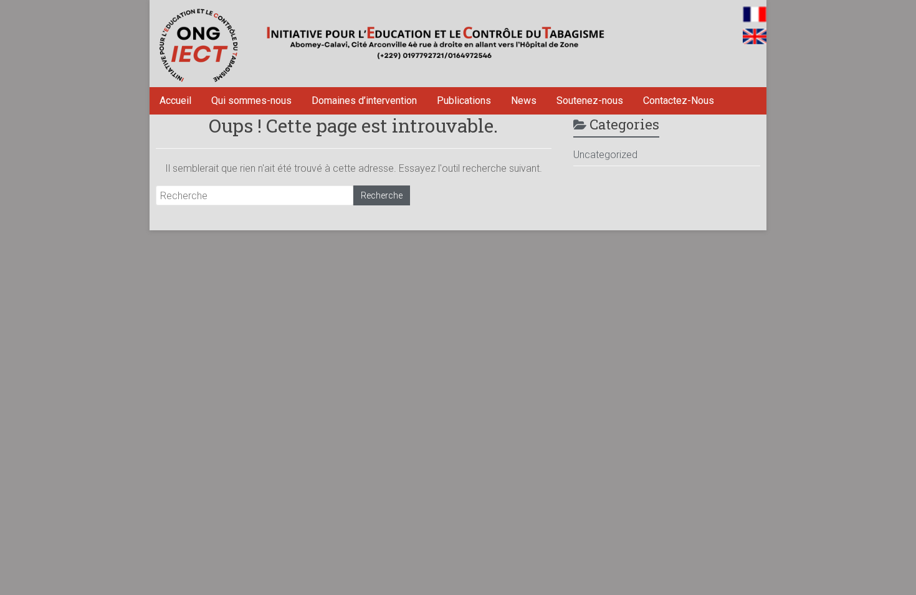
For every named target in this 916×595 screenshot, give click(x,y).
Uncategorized (605, 155)
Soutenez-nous (589, 100)
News (524, 100)
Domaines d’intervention (364, 100)
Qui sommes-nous (251, 100)
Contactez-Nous (678, 100)
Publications (464, 100)
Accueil (175, 100)
